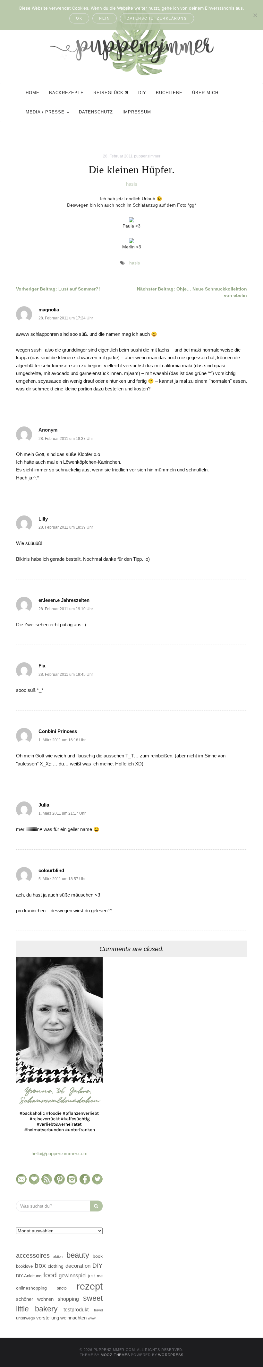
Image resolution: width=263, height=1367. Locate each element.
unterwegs (25, 1318)
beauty (77, 1255)
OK (79, 18)
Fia (41, 665)
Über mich (205, 92)
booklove (24, 1266)
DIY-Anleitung (28, 1275)
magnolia (48, 309)
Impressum (137, 112)
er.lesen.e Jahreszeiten (63, 600)
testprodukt (76, 1309)
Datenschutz (96, 112)
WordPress (170, 1355)
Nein (104, 18)
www (92, 1318)
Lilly (43, 519)
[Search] (96, 1206)
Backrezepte (66, 92)
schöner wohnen (35, 1299)
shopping (68, 1299)
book (98, 1256)
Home (32, 92)
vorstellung (47, 1317)
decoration (77, 1266)
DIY (142, 92)
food (50, 1275)
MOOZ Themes (115, 1355)
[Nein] (255, 15)
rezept (90, 1286)
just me (95, 1275)
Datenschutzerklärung (157, 18)
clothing (56, 1266)
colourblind (51, 870)
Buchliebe (169, 92)
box (40, 1265)
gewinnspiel (73, 1276)
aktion (58, 1256)
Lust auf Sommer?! (58, 288)
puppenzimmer (147, 156)
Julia (43, 805)
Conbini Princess (57, 731)
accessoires (33, 1255)
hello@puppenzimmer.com (59, 1153)
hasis (131, 184)
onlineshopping (31, 1288)
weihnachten (73, 1317)
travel (98, 1310)
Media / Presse (46, 112)
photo (62, 1288)
